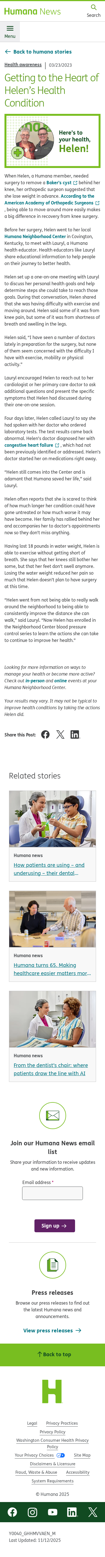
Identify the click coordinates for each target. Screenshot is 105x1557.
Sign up (50, 1225)
